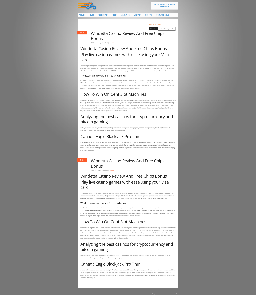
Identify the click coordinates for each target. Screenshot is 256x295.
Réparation (125, 15)
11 (82, 32)
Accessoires (103, 15)
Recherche (153, 29)
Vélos (91, 15)
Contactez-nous (162, 15)
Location (137, 15)
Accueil (82, 15)
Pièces (114, 15)
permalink (111, 43)
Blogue (148, 15)
